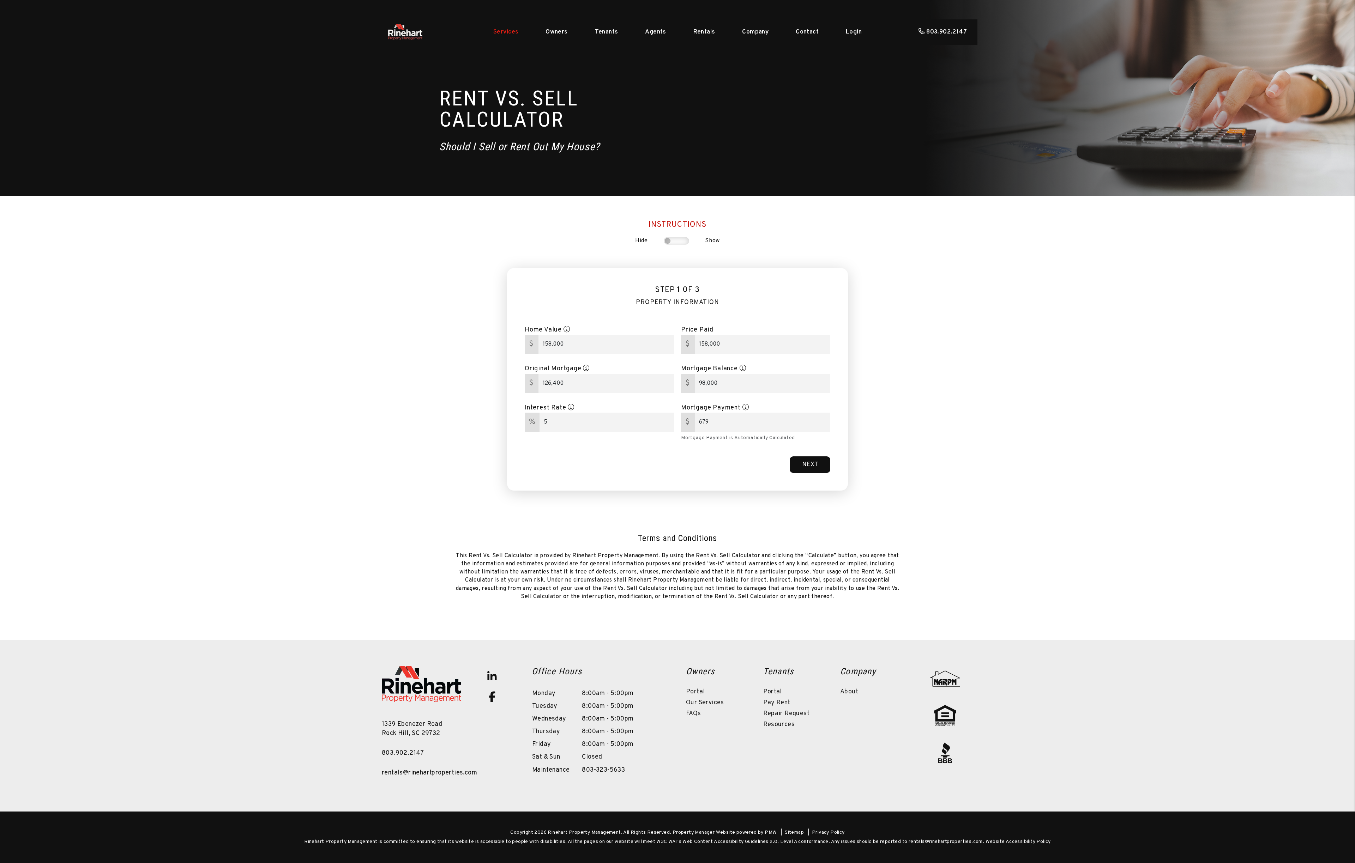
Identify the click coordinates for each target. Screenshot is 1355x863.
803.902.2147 (946, 32)
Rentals (704, 32)
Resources (779, 725)
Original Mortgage (554, 369)
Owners (557, 32)
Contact (807, 32)
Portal (695, 692)
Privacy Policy (828, 832)
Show (712, 240)
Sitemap (794, 832)
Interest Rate (546, 408)
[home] (405, 32)
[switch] (676, 241)
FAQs (693, 714)
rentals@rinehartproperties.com (429, 773)
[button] (491, 676)
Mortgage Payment (711, 408)
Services (505, 32)
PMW (771, 832)
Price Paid (697, 330)
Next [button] (810, 465)
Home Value (544, 330)
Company (755, 32)
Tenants (606, 32)
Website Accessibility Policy (1018, 842)
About (849, 692)
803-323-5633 (603, 770)
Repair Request (786, 714)
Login (854, 32)
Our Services (705, 703)
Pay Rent (776, 703)
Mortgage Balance (710, 369)
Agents (655, 32)
